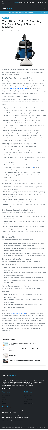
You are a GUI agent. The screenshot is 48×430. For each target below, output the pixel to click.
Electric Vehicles (28, 395)
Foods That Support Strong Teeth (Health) (12, 415)
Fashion (4, 397)
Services (4, 403)
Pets (25, 397)
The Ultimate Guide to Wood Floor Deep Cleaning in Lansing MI (24, 360)
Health (4, 399)
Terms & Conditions (40, 427)
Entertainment (6, 395)
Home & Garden (28, 399)
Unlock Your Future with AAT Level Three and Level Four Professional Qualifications (26, 354)
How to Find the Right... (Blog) (9, 412)
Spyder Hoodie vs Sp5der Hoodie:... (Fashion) (12, 420)
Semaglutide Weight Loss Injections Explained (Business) (15, 417)
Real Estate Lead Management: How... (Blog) (12, 410)
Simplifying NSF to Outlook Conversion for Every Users (22, 343)
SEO (3, 401)
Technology (5, 17)
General (26, 401)
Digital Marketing (28, 403)
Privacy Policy (31, 427)
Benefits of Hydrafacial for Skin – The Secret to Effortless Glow (24, 349)
